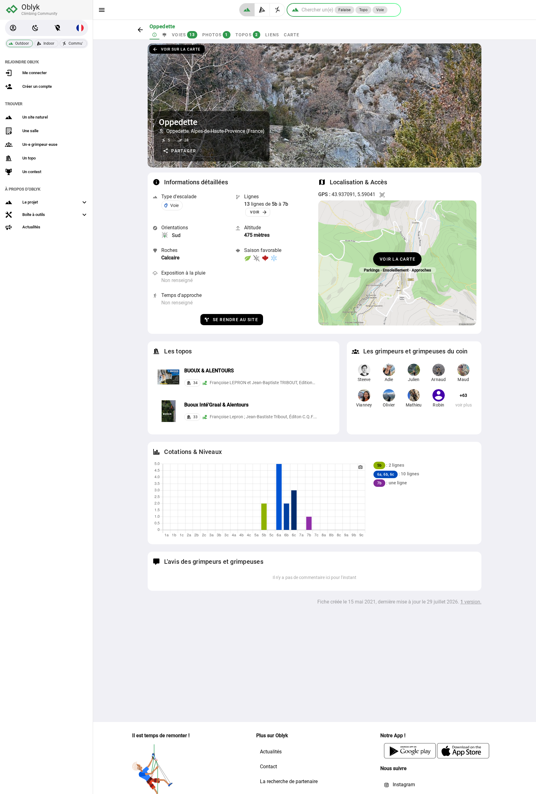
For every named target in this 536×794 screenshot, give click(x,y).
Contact (268, 766)
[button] (13, 28)
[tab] (154, 34)
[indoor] (262, 9)
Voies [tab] (183, 34)
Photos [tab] (215, 34)
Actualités (271, 752)
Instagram (403, 784)
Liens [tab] (272, 34)
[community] (277, 9)
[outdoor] (247, 9)
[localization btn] (57, 28)
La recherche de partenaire (289, 781)
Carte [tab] (291, 34)
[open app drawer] (101, 9)
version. (470, 602)
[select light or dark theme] (35, 28)
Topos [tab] (246, 34)
